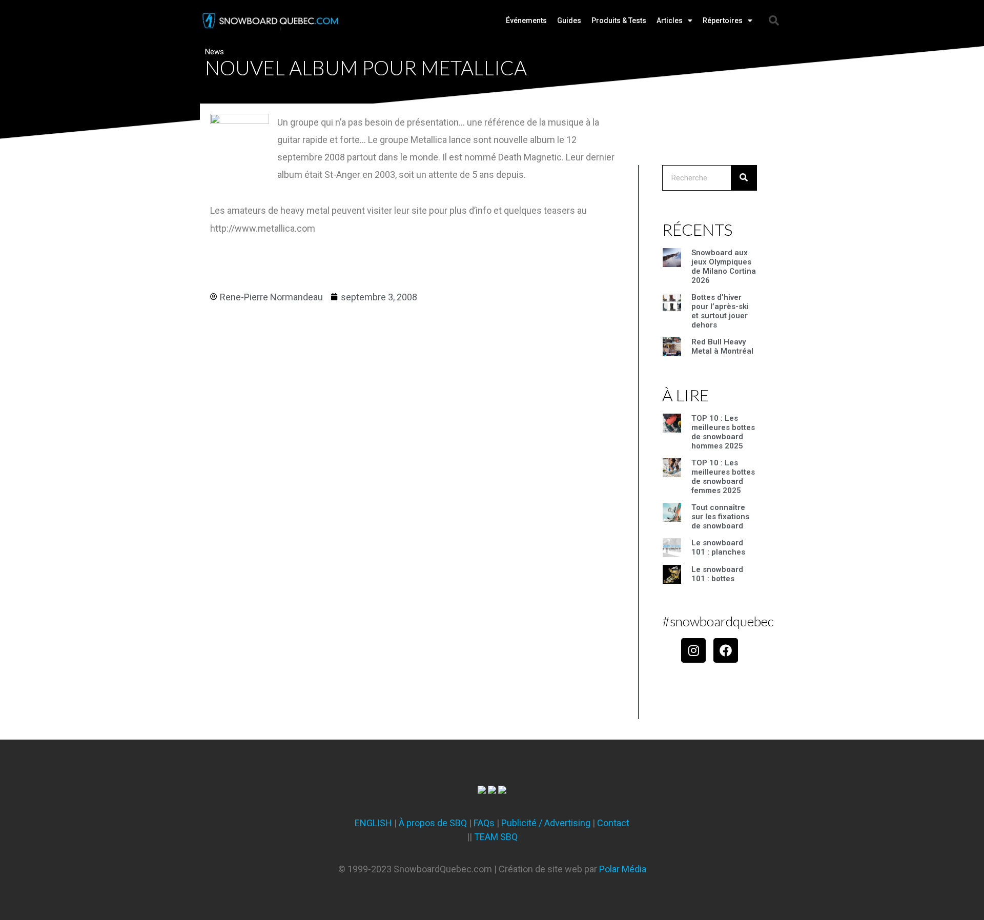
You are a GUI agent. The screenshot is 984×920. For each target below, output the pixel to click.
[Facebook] (725, 650)
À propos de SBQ (433, 822)
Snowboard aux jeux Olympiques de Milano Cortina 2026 (723, 266)
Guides (569, 20)
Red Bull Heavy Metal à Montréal (722, 346)
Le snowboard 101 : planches (718, 547)
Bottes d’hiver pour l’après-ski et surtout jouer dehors (720, 311)
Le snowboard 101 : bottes (717, 574)
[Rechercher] (743, 178)
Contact (613, 822)
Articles (670, 20)
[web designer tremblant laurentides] (482, 790)
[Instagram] (693, 650)
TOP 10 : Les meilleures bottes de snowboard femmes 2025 (723, 476)
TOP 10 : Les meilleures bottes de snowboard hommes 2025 (723, 432)
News (214, 51)
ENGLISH (373, 822)
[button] (774, 20)
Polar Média (622, 869)
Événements (526, 20)
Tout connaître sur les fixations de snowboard (720, 516)
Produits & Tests (618, 20)
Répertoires (723, 20)
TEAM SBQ (496, 836)
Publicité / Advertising (545, 822)
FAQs (484, 822)
